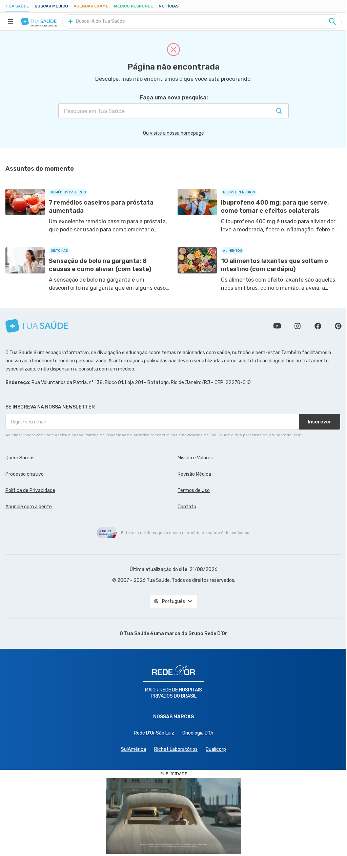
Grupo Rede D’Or (207, 633)
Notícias (169, 6)
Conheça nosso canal (277, 326)
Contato (187, 507)
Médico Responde (133, 6)
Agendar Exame (91, 6)
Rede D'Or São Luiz (154, 733)
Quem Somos (20, 458)
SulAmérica (133, 749)
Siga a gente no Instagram (297, 326)
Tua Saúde (17, 6)
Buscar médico (51, 6)
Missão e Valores (195, 458)
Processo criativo (24, 474)
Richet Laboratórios (176, 749)
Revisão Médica (194, 474)
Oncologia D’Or (197, 733)
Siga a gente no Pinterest (338, 326)
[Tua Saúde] (39, 21)
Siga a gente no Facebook (317, 326)
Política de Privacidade (30, 490)
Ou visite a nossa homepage (173, 133)
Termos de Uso (194, 490)
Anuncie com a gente (28, 507)
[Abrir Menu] (10, 21)
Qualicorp (216, 749)
